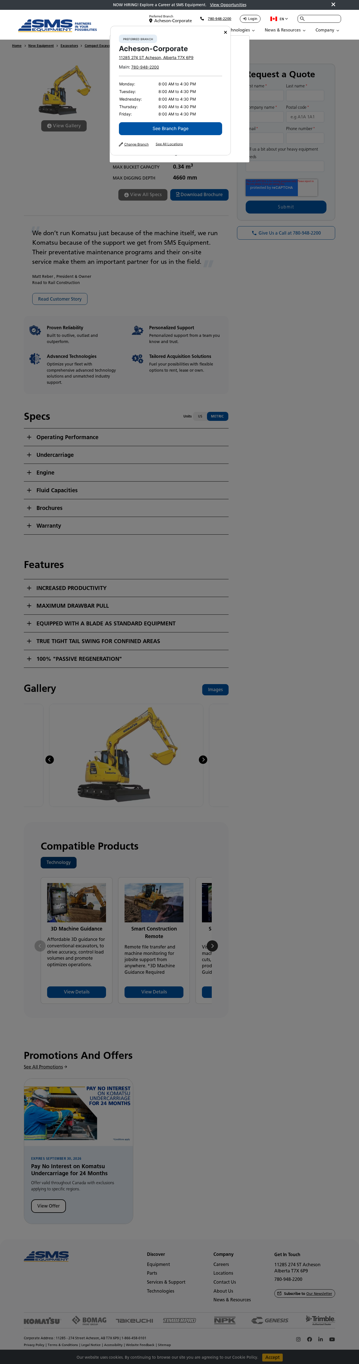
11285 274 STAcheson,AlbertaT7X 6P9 (156, 57)
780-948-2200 (145, 67)
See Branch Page (170, 128)
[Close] (225, 32)
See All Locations (169, 144)
